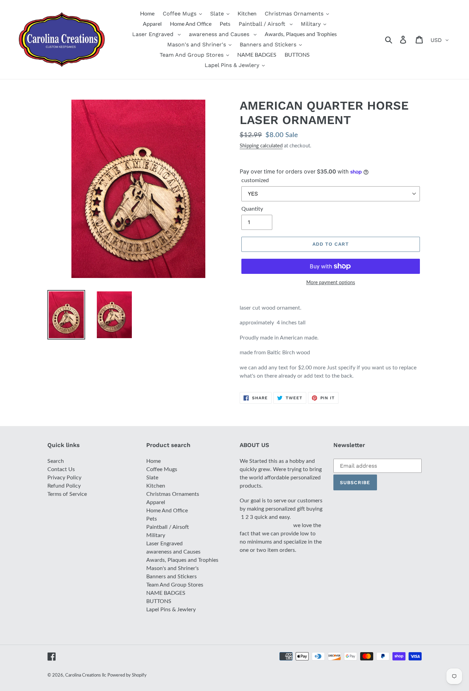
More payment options (330, 282)
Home (153, 461)
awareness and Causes (173, 552)
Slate (152, 477)
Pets (151, 519)
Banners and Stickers (171, 576)
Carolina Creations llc (85, 675)
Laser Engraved (164, 543)
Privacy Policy (64, 477)
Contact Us (61, 469)
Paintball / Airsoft (167, 527)
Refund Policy (64, 486)
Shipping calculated (261, 145)
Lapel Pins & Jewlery (171, 609)
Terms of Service (67, 494)
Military (155, 535)
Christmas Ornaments (172, 494)
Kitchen (155, 486)
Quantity (252, 209)
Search (55, 461)
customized (255, 180)
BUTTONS (158, 601)
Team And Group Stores (174, 585)
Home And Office (167, 510)
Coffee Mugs (161, 469)
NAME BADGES (165, 593)
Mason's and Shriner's (172, 568)
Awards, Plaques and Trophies (182, 560)
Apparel (155, 502)
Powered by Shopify (127, 675)
